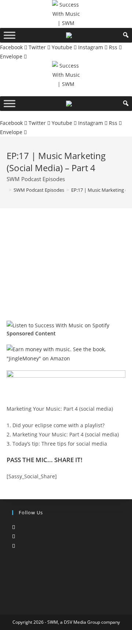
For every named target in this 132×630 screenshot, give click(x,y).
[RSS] (14, 554)
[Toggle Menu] (9, 35)
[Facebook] (13, 536)
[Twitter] (13, 526)
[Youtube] (13, 545)
